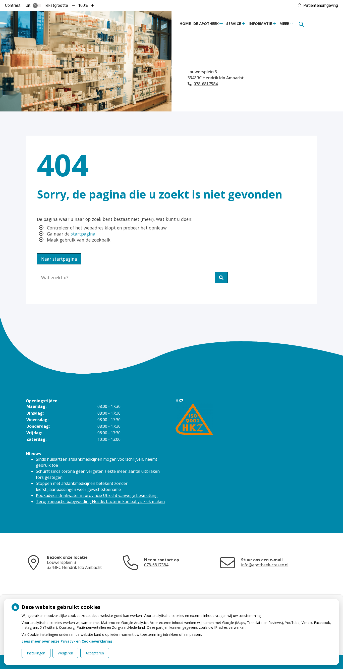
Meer (284, 23)
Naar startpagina (59, 259)
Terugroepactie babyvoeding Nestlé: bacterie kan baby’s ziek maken (100, 501)
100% (83, 5)
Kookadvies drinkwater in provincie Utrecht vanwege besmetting (97, 495)
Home (185, 23)
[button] (221, 277)
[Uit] (37, 5)
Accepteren (95, 653)
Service (233, 23)
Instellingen (36, 653)
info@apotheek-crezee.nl (264, 565)
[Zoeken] (301, 24)
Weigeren (65, 653)
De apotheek (206, 23)
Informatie (260, 23)
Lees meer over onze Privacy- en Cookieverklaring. (67, 641)
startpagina (83, 234)
